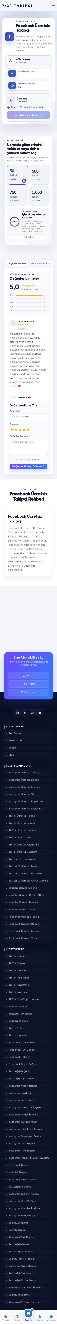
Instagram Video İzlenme (23, 1086)
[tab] (17, 264)
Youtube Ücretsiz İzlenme (23, 902)
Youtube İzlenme (18, 1021)
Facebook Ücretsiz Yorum (23, 938)
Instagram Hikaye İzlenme (23, 1115)
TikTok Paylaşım (18, 992)
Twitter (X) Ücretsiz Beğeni (24, 866)
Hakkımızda (15, 740)
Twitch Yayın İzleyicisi (21, 1252)
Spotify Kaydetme (19, 1295)
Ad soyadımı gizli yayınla (27, 459)
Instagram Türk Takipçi (22, 1151)
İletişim (30, 675)
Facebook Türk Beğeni (22, 1050)
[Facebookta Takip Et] (39, 712)
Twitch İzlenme (17, 1035)
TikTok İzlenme (17, 970)
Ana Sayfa (15, 733)
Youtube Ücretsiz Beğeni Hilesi (26, 895)
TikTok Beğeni (17, 963)
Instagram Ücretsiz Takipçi (24, 773)
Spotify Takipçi (17, 1230)
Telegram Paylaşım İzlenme (24, 1302)
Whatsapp (30, 692)
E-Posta (30, 684)
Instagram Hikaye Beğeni (23, 1215)
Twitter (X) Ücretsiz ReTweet (25, 873)
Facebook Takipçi (19, 1057)
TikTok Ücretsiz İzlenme (22, 830)
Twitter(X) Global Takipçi (23, 1280)
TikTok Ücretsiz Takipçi (22, 816)
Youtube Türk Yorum (20, 1014)
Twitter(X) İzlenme (19, 1244)
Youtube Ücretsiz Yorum (22, 909)
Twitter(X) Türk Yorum (21, 1273)
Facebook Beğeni (19, 1165)
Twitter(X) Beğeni (19, 1071)
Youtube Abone (18, 1006)
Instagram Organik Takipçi (24, 1194)
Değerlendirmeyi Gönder (27, 466)
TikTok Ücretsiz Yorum (21, 837)
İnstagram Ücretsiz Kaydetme (26, 801)
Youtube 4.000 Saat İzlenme (25, 1288)
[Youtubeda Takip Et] (32, 712)
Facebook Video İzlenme (23, 1179)
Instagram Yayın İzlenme (22, 1266)
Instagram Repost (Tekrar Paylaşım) (29, 1158)
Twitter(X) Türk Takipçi (21, 1079)
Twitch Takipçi (17, 1028)
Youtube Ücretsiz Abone (23, 888)
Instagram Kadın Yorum (22, 1100)
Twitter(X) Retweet (20, 1187)
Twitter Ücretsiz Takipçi (22, 859)
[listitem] (17, 175)
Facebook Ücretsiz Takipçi (24, 917)
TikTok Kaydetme (19, 985)
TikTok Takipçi (17, 956)
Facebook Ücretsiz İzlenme (24, 931)
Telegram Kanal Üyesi (21, 1237)
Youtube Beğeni (18, 1172)
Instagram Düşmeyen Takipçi (25, 1136)
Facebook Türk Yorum (21, 1042)
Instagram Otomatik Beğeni (25, 1107)
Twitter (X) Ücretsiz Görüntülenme (28, 881)
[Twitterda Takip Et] (25, 712)
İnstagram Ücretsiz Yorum (23, 794)
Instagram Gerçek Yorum (23, 1122)
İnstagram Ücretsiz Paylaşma (25, 809)
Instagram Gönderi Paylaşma (25, 1208)
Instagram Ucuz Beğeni (22, 1201)
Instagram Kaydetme (21, 1093)
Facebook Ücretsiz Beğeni (24, 924)
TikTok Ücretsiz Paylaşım (23, 852)
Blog (11, 755)
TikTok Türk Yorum (19, 978)
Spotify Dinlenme (18, 1223)
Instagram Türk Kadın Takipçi (25, 1129)
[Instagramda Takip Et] (17, 712)
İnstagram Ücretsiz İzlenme (24, 787)
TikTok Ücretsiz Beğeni (22, 823)
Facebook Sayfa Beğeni (23, 1064)
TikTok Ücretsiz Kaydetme (24, 845)
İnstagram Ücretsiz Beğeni (24, 780)
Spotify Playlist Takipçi (22, 1259)
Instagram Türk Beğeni (22, 1143)
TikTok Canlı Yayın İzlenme (24, 999)
